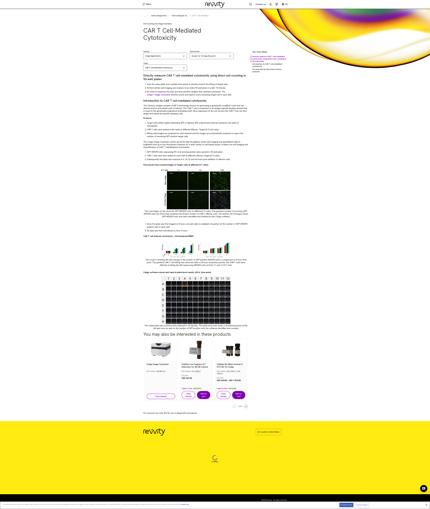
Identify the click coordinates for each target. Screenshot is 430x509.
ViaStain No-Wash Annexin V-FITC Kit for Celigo (230, 365)
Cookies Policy (184, 504)
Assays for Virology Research (204, 56)
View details (161, 396)
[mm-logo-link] (215, 4)
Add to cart (203, 395)
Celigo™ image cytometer (158, 94)
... (144, 16)
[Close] (426, 505)
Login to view (187, 388)
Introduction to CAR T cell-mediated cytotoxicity (267, 65)
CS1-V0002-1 (196, 371)
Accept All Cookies (346, 505)
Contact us (260, 4)
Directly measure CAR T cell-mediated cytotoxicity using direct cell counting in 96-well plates (269, 58)
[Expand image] (164, 255)
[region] (215, 505)
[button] (270, 4)
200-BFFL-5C (160, 371)
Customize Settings (362, 505)
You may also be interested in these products (267, 70)
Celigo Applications (153, 56)
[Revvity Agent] (423, 488)
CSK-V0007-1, (231, 371)
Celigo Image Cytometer (158, 364)
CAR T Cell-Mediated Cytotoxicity (159, 68)
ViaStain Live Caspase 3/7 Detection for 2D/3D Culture (195, 365)
